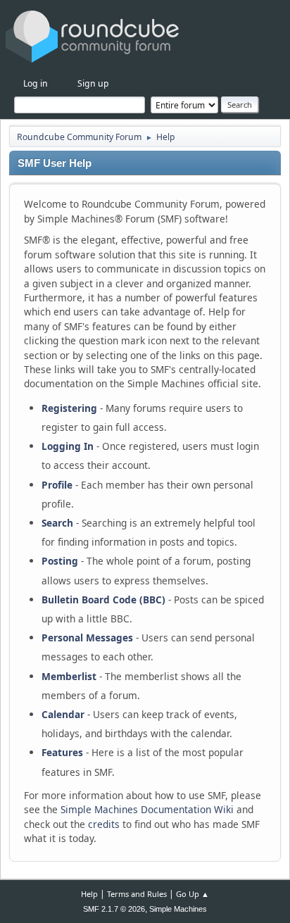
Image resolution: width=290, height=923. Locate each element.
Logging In (68, 446)
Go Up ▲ (192, 894)
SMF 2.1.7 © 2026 (114, 909)
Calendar (63, 714)
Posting (60, 560)
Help (89, 894)
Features (62, 752)
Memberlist (69, 676)
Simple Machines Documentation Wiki (147, 809)
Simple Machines (178, 909)
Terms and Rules (137, 894)
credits (104, 824)
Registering (69, 408)
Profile (57, 484)
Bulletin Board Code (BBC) (103, 599)
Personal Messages (87, 637)
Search (57, 522)
